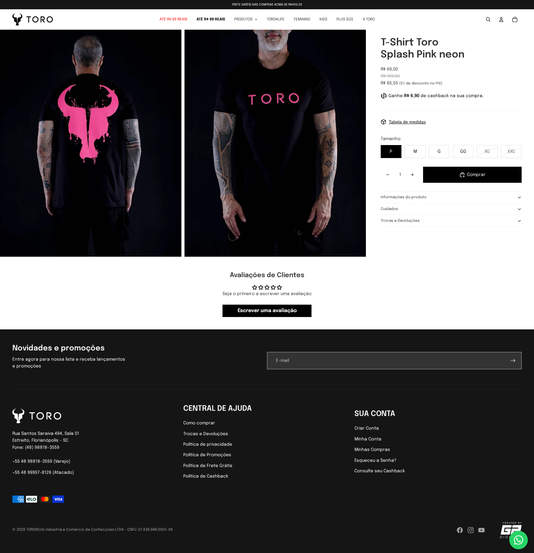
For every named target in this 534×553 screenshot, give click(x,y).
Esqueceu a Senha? (375, 460)
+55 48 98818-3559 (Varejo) (41, 461)
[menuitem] (173, 19)
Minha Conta (367, 439)
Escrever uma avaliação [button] (267, 310)
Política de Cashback (205, 476)
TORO (30, 530)
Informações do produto (403, 197)
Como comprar (199, 423)
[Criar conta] (513, 361)
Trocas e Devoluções (400, 221)
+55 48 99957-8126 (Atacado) (43, 472)
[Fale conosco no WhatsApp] (518, 540)
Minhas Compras (372, 450)
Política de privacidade (207, 444)
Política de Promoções (207, 455)
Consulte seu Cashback (379, 471)
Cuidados (389, 209)
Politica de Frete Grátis (207, 466)
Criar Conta (366, 428)
